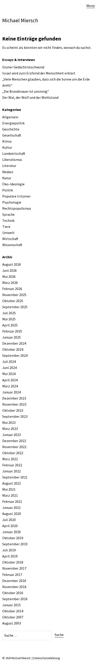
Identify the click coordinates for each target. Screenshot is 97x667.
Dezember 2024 (14, 343)
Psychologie (11, 202)
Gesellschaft (11, 135)
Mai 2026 (9, 276)
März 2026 (10, 282)
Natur (6, 178)
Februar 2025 (12, 331)
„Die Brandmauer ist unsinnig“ (25, 91)
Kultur (7, 147)
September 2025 (15, 307)
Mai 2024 (9, 373)
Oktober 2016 (12, 593)
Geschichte (10, 129)
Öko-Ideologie (13, 184)
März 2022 (10, 459)
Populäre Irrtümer (16, 196)
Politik (7, 190)
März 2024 (10, 386)
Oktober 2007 (12, 617)
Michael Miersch (20, 20)
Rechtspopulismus (16, 208)
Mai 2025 (9, 319)
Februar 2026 (12, 288)
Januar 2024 (11, 392)
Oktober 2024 (12, 349)
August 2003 (11, 623)
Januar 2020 (11, 532)
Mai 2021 (9, 489)
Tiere (6, 226)
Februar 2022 (12, 465)
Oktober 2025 (12, 301)
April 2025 (10, 325)
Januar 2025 (11, 337)
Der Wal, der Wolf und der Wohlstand (30, 97)
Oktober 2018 (12, 562)
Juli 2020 (9, 519)
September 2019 (15, 544)
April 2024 (10, 380)
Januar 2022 (11, 471)
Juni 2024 (9, 367)
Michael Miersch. (21, 658)
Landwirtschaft (13, 153)
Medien (7, 172)
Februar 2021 (12, 501)
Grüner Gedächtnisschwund (23, 67)
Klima (7, 141)
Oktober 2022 (12, 453)
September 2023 (15, 416)
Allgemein (10, 117)
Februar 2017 (12, 574)
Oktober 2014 (12, 611)
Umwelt (8, 232)
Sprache (8, 214)
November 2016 (14, 586)
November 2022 (14, 447)
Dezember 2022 (14, 440)
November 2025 (14, 294)
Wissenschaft (12, 245)
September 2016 (15, 599)
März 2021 (10, 495)
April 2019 (10, 556)
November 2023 (14, 404)
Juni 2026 (9, 270)
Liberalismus (12, 159)
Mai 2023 (9, 422)
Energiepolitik (13, 123)
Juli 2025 (9, 313)
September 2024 (15, 355)
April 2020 (10, 525)
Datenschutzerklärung (46, 658)
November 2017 (14, 568)
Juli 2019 (9, 550)
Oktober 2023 (12, 410)
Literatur (9, 165)
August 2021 (11, 483)
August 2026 (11, 264)
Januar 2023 (11, 434)
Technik (8, 220)
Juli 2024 (9, 361)
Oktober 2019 (12, 538)
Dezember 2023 (14, 398)
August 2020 (11, 513)
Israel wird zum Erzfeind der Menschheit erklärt (38, 73)
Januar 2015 (11, 605)
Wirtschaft (10, 238)
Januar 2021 (11, 507)
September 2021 (15, 477)
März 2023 (10, 428)
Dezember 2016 (14, 580)
